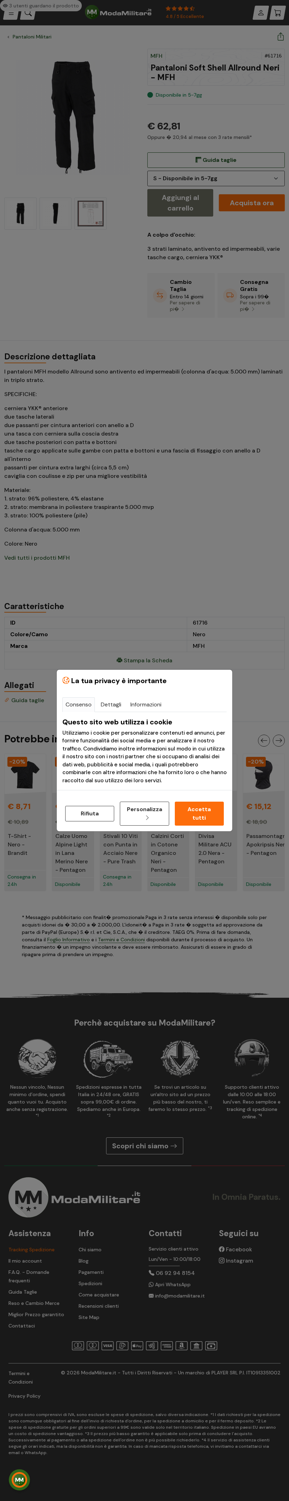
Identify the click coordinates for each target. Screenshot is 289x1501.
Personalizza (144, 809)
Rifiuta (90, 813)
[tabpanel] (144, 751)
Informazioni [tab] (145, 704)
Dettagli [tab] (111, 704)
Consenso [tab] (79, 704)
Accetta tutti (199, 813)
